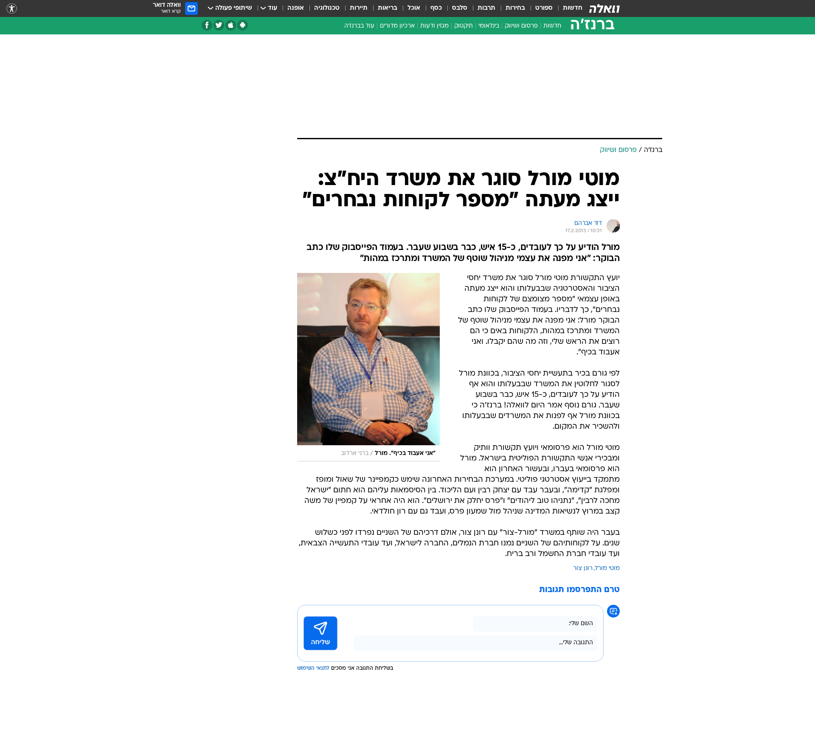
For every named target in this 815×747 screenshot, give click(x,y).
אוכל (414, 8)
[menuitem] (567, 8)
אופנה (295, 8)
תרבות (486, 8)
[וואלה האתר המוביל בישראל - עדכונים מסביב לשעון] (604, 8)
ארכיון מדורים (397, 26)
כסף (436, 8)
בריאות (387, 8)
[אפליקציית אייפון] (230, 25)
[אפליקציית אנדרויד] (242, 25)
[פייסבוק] (207, 25)
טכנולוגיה (327, 8)
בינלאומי (488, 26)
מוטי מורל (607, 568)
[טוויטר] (219, 25)
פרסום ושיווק (521, 26)
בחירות (515, 8)
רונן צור (583, 568)
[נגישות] (11, 8)
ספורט (544, 8)
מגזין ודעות (434, 26)
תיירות (359, 8)
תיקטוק (463, 26)
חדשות (572, 8)
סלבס (459, 8)
